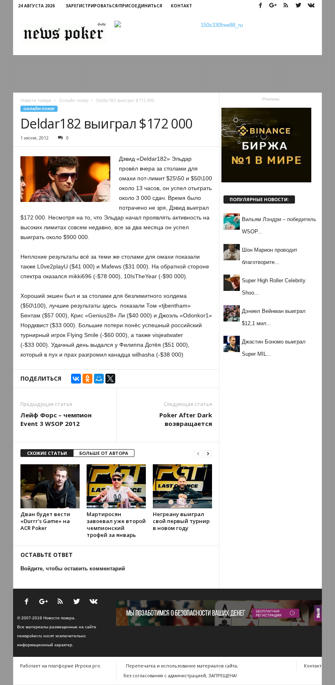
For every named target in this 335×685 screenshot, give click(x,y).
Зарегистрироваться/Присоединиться (113, 6)
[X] (110, 379)
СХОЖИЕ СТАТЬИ (47, 453)
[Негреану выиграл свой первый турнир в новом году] (182, 486)
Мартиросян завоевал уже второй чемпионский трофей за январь (116, 524)
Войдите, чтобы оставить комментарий (72, 568)
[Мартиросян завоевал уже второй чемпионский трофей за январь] (116, 486)
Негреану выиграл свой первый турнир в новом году (181, 521)
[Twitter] (298, 6)
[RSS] (285, 6)
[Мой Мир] (99, 379)
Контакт (181, 6)
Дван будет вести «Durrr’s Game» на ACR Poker (45, 521)
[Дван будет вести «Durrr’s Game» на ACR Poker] (50, 486)
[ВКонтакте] (76, 379)
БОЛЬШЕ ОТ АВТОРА (103, 453)
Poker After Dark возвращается (185, 419)
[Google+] (273, 6)
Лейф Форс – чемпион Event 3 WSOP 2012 (56, 419)
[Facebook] (260, 6)
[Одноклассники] (87, 379)
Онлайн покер (39, 108)
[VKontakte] (311, 6)
